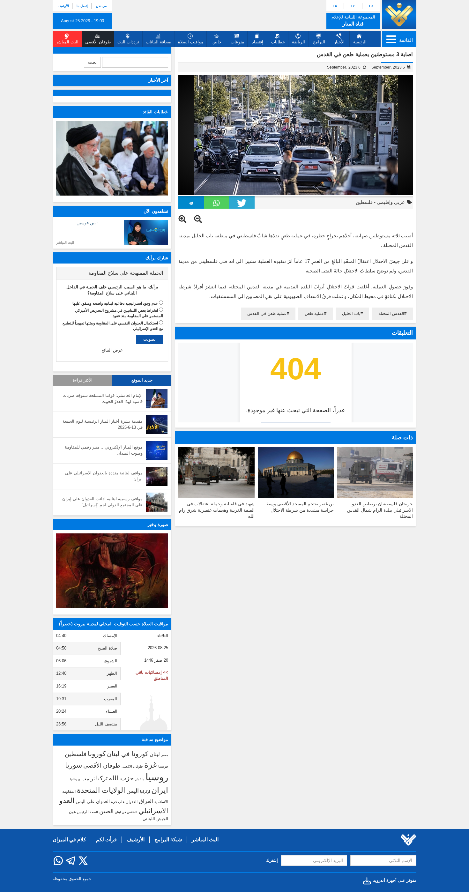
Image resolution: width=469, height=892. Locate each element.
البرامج (319, 42)
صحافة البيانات (158, 42)
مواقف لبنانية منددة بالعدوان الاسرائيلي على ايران (104, 476)
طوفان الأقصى (101, 765)
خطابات (278, 42)
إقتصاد (257, 42)
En (335, 6)
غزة (150, 764)
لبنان (155, 754)
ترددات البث (128, 42)
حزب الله (121, 778)
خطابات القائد (155, 111)
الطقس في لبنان (126, 812)
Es (371, 6)
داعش (139, 779)
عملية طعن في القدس (267, 313)
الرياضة (298, 42)
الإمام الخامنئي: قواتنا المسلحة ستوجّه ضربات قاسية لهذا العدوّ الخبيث (103, 398)
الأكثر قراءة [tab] (83, 380)
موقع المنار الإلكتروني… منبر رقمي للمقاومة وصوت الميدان (104, 450)
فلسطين (364, 202)
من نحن (101, 6)
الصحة (94, 812)
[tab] (112, 273)
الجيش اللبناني (155, 818)
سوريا (73, 765)
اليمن (132, 791)
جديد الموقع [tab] (142, 380)
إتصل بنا (82, 6)
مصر (164, 755)
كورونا (97, 754)
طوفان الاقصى (132, 766)
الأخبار (339, 42)
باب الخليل (351, 313)
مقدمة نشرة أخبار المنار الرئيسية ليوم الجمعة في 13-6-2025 (103, 424)
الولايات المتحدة (101, 790)
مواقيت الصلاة (190, 42)
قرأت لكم (106, 839)
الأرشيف (63, 6)
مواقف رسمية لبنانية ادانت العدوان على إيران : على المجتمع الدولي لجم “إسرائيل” (101, 501)
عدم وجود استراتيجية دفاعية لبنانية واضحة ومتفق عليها (115, 303)
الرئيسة (360, 42)
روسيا (156, 777)
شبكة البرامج (168, 839)
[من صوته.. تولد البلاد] (112, 570)
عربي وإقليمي (391, 202)
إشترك (272, 860)
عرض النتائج (112, 350)
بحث (92, 62)
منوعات (237, 42)
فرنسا (163, 766)
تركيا (102, 778)
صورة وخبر (157, 524)
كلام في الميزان (69, 839)
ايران (159, 789)
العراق (146, 801)
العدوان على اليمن (93, 801)
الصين (106, 811)
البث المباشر (65, 242)
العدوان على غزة (124, 801)
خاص (216, 42)
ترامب (88, 778)
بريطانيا (75, 779)
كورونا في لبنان (127, 753)
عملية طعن (314, 313)
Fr (352, 6)
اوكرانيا (145, 791)
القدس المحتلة (391, 313)
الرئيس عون (78, 812)
